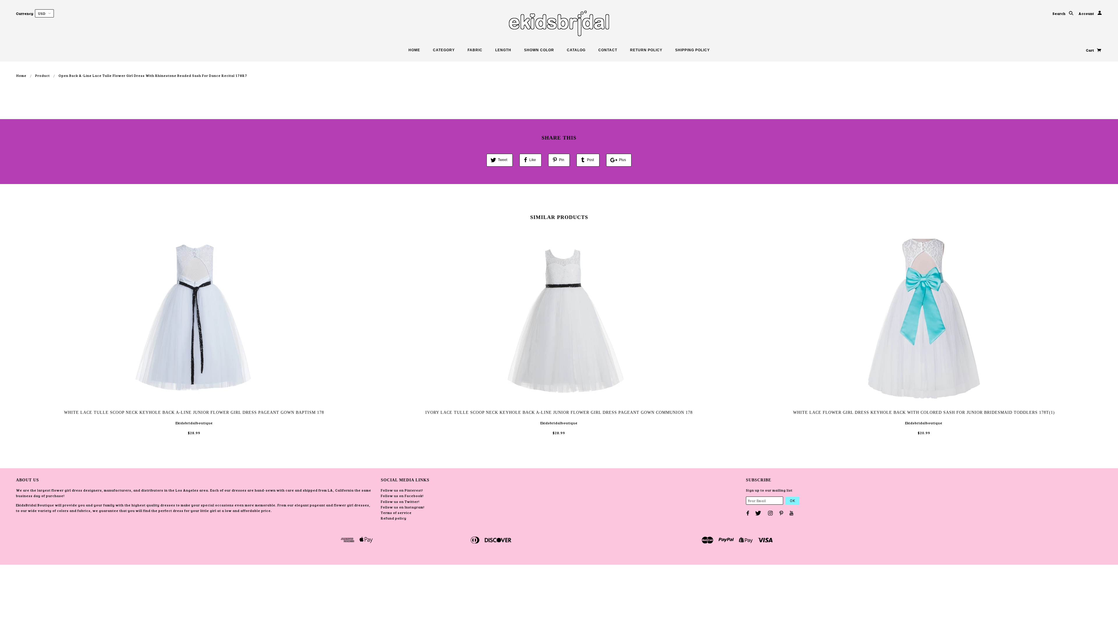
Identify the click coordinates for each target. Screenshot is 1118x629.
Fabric (475, 50)
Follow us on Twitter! (400, 501)
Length (503, 50)
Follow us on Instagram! (402, 507)
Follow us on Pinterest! (402, 490)
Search (1059, 13)
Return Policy (646, 50)
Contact (607, 50)
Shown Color (539, 50)
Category (444, 50)
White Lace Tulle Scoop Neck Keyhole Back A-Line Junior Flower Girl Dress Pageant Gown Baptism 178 (194, 412)
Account (1087, 13)
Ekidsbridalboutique (194, 422)
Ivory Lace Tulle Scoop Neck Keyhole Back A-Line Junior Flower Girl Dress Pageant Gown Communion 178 (559, 412)
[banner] (559, 23)
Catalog (576, 50)
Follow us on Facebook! (402, 495)
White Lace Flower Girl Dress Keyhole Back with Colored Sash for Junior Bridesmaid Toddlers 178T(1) (924, 412)
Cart (1090, 50)
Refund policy (393, 518)
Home (414, 50)
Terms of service (396, 512)
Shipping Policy (692, 50)
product (42, 75)
